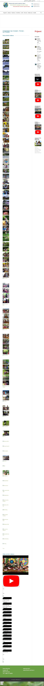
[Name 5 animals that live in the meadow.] (6, 415)
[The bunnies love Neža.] (6, 501)
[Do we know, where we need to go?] (6, 401)
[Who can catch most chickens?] (6, 506)
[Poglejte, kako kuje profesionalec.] (6, 297)
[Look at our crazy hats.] (6, 374)
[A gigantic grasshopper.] (6, 173)
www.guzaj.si (26, 668)
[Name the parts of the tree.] (6, 538)
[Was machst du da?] (6, 485)
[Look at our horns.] (6, 348)
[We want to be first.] (6, 425)
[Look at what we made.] (6, 328)
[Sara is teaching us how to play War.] (6, 183)
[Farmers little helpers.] (6, 246)
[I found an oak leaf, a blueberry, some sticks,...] (6, 90)
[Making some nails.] (6, 302)
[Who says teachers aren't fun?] (6, 142)
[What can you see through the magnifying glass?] (6, 515)
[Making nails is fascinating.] (6, 305)
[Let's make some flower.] (6, 480)
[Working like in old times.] (6, 475)
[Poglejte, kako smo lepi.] (6, 278)
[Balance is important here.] (6, 524)
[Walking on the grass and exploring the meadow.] (6, 520)
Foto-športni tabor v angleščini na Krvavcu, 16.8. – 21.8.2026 (39, 65)
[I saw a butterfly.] (6, 116)
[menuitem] (5, 12)
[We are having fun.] (6, 157)
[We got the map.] (6, 441)
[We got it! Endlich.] (6, 446)
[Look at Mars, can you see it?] (6, 394)
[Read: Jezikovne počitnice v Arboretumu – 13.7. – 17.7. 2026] (36, 39)
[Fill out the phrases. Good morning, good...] (6, 435)
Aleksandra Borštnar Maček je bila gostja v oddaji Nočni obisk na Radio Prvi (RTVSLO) (38, 150)
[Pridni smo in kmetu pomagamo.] (6, 240)
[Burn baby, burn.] (6, 199)
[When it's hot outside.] (6, 450)
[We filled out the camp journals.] (6, 277)
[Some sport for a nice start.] (6, 312)
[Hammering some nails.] (6, 343)
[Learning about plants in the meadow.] (6, 95)
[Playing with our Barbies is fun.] (6, 137)
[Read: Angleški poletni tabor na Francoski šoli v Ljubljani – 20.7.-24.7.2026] (36, 47)
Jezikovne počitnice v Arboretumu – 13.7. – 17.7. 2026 (39, 40)
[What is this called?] (6, 474)
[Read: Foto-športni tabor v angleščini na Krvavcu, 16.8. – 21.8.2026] (36, 64)
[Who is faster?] (6, 64)
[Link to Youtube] (39, 1)
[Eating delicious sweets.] (6, 256)
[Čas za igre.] (6, 147)
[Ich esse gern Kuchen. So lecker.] (6, 194)
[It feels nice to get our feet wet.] (6, 379)
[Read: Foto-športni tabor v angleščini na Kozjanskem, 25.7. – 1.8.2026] (36, 56)
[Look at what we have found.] (6, 85)
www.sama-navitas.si (28, 670)
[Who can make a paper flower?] (6, 543)
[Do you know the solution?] (6, 426)
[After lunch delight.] (6, 168)
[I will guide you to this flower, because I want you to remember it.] (6, 105)
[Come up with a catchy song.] (6, 416)
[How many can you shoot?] (6, 74)
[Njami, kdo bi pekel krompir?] (6, 204)
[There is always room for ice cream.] (6, 355)
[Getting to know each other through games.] (6, 54)
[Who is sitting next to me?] (6, 48)
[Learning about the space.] (6, 329)
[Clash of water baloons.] (6, 465)
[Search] (40, 12)
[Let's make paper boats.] (6, 323)
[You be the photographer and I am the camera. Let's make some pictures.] (6, 100)
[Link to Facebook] (37, 1)
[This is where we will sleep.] (6, 491)
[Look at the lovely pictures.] (6, 384)
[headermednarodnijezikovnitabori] (22, 6)
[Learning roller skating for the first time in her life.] (6, 178)
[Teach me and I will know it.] (6, 235)
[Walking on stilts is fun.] (6, 530)
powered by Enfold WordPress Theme (27, 679)
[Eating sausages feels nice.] (6, 292)
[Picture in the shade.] (6, 251)
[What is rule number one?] (6, 121)
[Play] (11, 581)
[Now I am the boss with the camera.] (6, 131)
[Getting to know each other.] (6, 43)
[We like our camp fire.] (6, 214)
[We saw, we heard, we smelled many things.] (6, 111)
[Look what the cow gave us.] (6, 230)
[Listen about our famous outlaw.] (6, 266)
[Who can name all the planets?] (6, 338)
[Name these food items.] (6, 436)
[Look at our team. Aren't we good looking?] (6, 509)
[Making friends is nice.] (6, 126)
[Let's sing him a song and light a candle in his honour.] (6, 287)
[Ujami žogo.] (6, 69)
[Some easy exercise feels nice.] (6, 59)
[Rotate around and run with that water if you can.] (6, 459)
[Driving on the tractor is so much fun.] (6, 261)
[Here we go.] (6, 220)
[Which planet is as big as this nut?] (6, 387)
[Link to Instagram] (40, 1)
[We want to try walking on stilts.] (6, 535)
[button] (16, 588)
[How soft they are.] (6, 495)
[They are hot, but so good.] (6, 209)
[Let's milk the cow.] (6, 225)
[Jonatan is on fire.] (6, 152)
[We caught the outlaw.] (6, 369)
